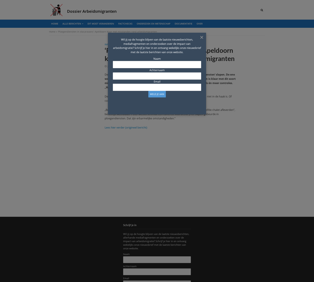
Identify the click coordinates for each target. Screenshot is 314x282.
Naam (157, 58)
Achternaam (157, 70)
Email (157, 81)
